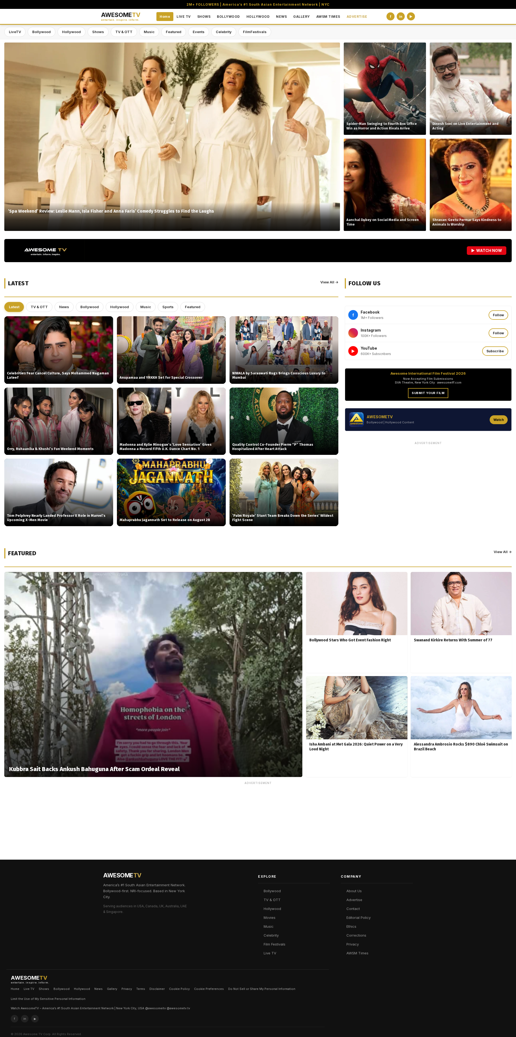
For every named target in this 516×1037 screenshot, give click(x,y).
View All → (329, 282)
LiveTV (15, 32)
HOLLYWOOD (258, 17)
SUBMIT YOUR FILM (428, 393)
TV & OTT (123, 32)
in (400, 17)
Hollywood (71, 32)
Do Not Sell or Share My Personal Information (261, 989)
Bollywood (41, 32)
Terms (140, 989)
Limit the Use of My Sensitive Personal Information (48, 999)
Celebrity (224, 32)
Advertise (354, 900)
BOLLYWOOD (228, 17)
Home (165, 17)
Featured (173, 32)
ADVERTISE (357, 17)
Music (149, 32)
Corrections (356, 935)
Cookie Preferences (209, 989)
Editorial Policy (358, 917)
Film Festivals (274, 944)
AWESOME (120, 16)
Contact (353, 908)
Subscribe (495, 351)
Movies (269, 917)
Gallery (112, 989)
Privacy (352, 944)
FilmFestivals (255, 32)
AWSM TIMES (328, 17)
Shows (98, 32)
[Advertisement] (428, 484)
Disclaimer (157, 989)
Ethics (351, 926)
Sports (168, 307)
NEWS (281, 17)
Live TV (270, 953)
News (64, 307)
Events (199, 32)
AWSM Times (357, 953)
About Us (354, 891)
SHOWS (204, 17)
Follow (498, 315)
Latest (14, 307)
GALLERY (301, 17)
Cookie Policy (179, 989)
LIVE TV (184, 17)
